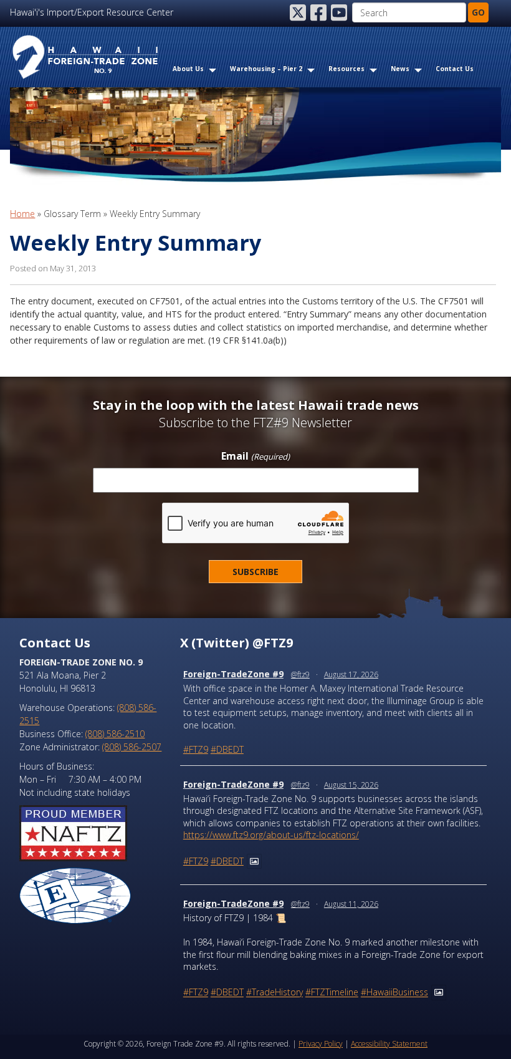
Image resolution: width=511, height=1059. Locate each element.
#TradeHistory (274, 993)
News (400, 68)
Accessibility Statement (389, 1043)
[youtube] (340, 12)
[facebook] (319, 12)
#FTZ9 (195, 749)
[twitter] (299, 12)
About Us (188, 68)
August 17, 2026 (351, 674)
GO (478, 12)
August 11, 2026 (351, 904)
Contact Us (455, 68)
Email (255, 456)
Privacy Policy (320, 1043)
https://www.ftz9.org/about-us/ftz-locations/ (271, 835)
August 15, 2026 (351, 785)
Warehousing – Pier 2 (266, 68)
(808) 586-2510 (115, 734)
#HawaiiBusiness (394, 993)
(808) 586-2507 (131, 747)
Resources (346, 68)
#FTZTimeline (331, 993)
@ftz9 (300, 674)
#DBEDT (227, 749)
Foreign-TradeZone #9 (233, 674)
